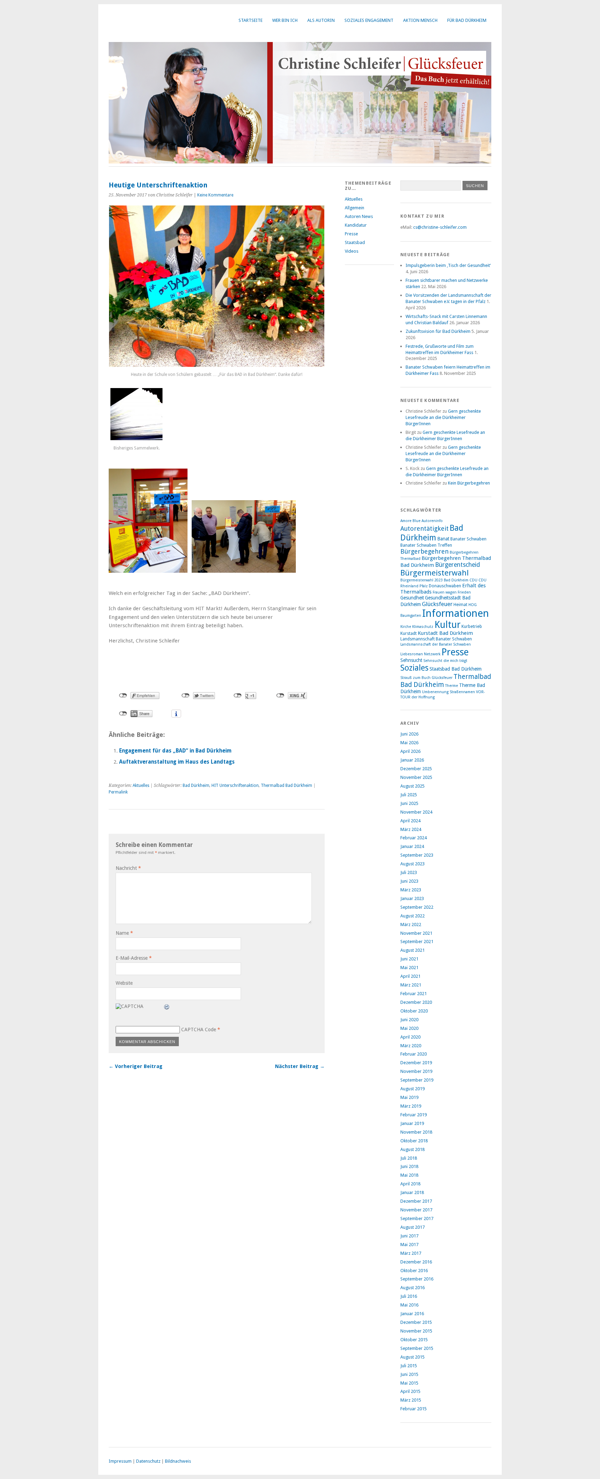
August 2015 (412, 1357)
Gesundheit (412, 597)
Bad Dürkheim (196, 785)
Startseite (250, 20)
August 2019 (412, 1088)
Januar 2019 (412, 1123)
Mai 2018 (409, 1175)
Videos (351, 251)
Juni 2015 (409, 1374)
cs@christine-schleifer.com (440, 227)
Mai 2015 (409, 1383)
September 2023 (416, 855)
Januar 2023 (412, 898)
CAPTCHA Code (198, 1029)
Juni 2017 (409, 1235)
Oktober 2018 (414, 1140)
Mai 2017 (409, 1244)
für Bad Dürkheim (466, 20)
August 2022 (412, 915)
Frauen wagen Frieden (452, 592)
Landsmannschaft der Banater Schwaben (435, 644)
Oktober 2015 (414, 1339)
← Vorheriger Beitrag (135, 1066)
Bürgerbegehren (424, 551)
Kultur (447, 624)
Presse (351, 233)
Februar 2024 (413, 837)
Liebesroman (411, 654)
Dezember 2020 (416, 1002)
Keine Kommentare (215, 195)
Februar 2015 (413, 1408)
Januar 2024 (412, 846)
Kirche (405, 626)
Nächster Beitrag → (300, 1066)
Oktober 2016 (414, 1270)
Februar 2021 (413, 993)
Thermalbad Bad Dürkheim (286, 785)
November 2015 (416, 1331)
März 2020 (410, 1045)
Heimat (460, 604)
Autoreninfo (432, 521)
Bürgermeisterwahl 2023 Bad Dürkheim (434, 580)
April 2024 (410, 820)
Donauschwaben (445, 585)
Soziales (414, 668)
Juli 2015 (408, 1365)
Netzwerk (432, 654)
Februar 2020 (413, 1054)
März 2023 (410, 889)
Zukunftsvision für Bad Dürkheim (438, 331)
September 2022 (416, 907)
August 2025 (412, 786)
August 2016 (412, 1287)
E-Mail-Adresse (134, 958)
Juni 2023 (409, 881)
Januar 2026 (412, 760)
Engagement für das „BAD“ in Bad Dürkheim (175, 751)
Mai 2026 (409, 742)
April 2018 (410, 1183)
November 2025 (416, 777)
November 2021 (416, 933)
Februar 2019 (413, 1114)
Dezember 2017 (416, 1201)
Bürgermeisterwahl (434, 572)
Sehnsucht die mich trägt (445, 660)
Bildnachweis (178, 1461)
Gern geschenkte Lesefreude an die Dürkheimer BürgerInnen (443, 417)
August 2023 (412, 863)
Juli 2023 (408, 872)
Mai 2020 (409, 1028)
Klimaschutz (422, 626)
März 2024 (410, 829)
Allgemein (354, 207)
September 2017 (416, 1218)
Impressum (120, 1461)
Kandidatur (356, 225)
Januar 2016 (412, 1313)
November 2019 (416, 1071)
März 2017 (410, 1253)
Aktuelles (141, 785)
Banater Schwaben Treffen (426, 545)
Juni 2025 (409, 803)
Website (124, 983)
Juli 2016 (408, 1296)
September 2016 (416, 1278)
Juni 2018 (409, 1166)
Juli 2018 (408, 1158)
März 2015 (410, 1400)
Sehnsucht (411, 660)
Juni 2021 (409, 958)
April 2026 (410, 751)
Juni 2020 (409, 1019)
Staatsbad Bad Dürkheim (456, 669)
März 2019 (410, 1106)
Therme (451, 685)
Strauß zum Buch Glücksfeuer (426, 677)
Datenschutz (148, 1461)
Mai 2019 (409, 1097)
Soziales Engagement (368, 20)
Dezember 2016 (416, 1261)
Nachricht (128, 868)
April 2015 (410, 1391)
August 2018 (412, 1149)
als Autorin (321, 20)
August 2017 (412, 1227)
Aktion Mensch (420, 20)
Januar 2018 (412, 1192)
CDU (473, 580)
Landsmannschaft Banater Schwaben (436, 638)
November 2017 (416, 1209)
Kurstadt (408, 633)
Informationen (455, 613)
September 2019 (416, 1080)
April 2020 (410, 1037)
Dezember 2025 (416, 768)
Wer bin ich (285, 20)
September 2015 (416, 1348)
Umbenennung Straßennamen (448, 692)
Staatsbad (355, 242)
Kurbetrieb (471, 626)
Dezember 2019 (416, 1062)
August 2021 (412, 950)
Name (124, 933)
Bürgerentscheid (457, 564)
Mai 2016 (409, 1305)
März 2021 (410, 985)
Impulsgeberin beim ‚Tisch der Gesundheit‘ (448, 265)
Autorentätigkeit (424, 528)
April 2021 (410, 976)
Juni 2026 (409, 734)
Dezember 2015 (416, 1322)
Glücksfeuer (437, 603)
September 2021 (416, 941)
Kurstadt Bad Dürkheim (445, 633)
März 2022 (410, 924)
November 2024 (416, 812)
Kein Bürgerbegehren (469, 483)
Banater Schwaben (468, 538)
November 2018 (416, 1132)
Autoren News (359, 216)
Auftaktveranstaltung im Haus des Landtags (177, 762)
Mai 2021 (409, 967)
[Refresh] (167, 1007)
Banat (443, 538)
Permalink (118, 792)
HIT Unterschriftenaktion (235, 785)
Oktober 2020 (414, 1011)
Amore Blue (410, 521)
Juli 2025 (408, 794)
